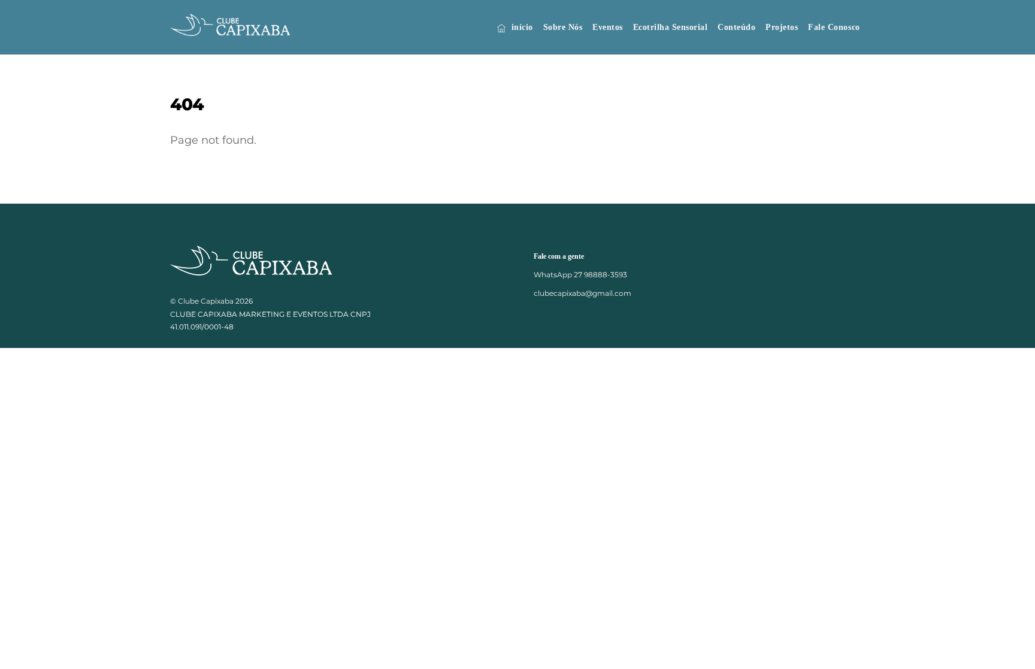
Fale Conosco (834, 27)
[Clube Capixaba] (230, 30)
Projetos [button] (781, 27)
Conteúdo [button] (736, 27)
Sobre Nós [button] (563, 27)
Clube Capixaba (206, 300)
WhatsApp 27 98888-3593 (580, 274)
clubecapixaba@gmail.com (582, 293)
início (521, 27)
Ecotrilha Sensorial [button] (670, 27)
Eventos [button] (607, 27)
